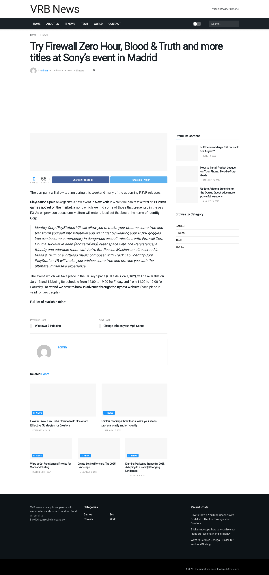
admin (44, 70)
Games (180, 225)
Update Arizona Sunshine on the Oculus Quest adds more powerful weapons (217, 192)
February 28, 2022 (63, 70)
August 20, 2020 (210, 201)
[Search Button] (236, 24)
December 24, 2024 (41, 472)
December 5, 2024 (136, 475)
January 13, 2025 (112, 430)
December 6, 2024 (88, 472)
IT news (70, 23)
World (98, 23)
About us (52, 23)
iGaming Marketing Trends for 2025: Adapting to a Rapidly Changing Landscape (145, 467)
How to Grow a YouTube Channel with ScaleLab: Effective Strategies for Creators (212, 519)
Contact (115, 23)
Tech (84, 23)
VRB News (54, 9)
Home (36, 23)
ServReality (233, 569)
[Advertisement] (134, 101)
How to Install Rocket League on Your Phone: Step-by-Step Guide (218, 171)
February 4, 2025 (41, 430)
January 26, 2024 (211, 180)
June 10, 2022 (209, 156)
